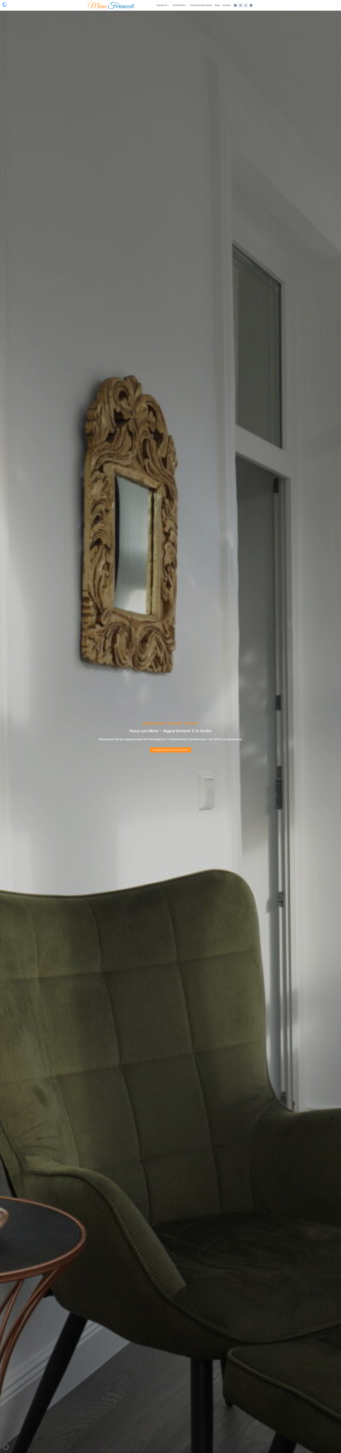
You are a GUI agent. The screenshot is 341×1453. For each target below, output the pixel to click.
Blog (217, 5)
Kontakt (226, 5)
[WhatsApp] (245, 5)
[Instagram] (240, 5)
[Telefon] (251, 5)
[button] (6, 1447)
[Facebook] (235, 5)
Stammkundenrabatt (201, 5)
